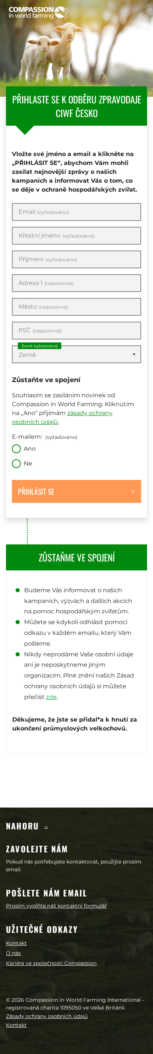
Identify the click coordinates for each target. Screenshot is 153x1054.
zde (51, 696)
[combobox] (76, 354)
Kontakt (16, 943)
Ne (28, 463)
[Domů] (38, 13)
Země (40, 346)
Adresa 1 (46, 283)
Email (44, 212)
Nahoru (24, 826)
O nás (13, 953)
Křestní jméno (56, 236)
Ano (30, 448)
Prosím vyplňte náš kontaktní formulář (56, 905)
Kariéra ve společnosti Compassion (51, 963)
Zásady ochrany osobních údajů (47, 1016)
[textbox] (76, 355)
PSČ (40, 331)
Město (43, 307)
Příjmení (48, 259)
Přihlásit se (36, 491)
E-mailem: (44, 436)
